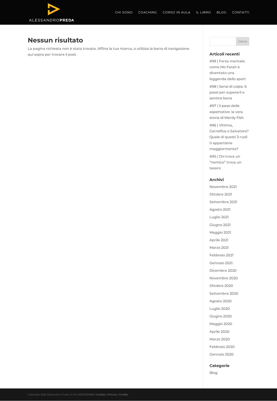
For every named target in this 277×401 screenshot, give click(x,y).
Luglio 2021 (219, 217)
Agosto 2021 (219, 209)
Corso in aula (176, 12)
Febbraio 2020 (222, 347)
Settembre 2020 (223, 293)
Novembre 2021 (223, 187)
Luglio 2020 (219, 309)
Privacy (112, 394)
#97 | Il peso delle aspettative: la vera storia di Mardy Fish (226, 112)
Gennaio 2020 (221, 354)
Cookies (101, 394)
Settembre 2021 (223, 202)
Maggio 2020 (220, 324)
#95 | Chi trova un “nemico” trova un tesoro (225, 162)
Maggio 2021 (220, 232)
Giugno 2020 (220, 316)
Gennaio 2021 (221, 263)
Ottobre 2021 (220, 194)
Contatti (240, 12)
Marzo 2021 (219, 248)
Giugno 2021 (220, 225)
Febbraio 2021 (221, 255)
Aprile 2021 (218, 240)
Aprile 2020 (219, 332)
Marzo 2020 (219, 339)
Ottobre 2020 (221, 286)
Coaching (147, 12)
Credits (123, 394)
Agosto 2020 (220, 301)
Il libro (203, 12)
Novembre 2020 (223, 278)
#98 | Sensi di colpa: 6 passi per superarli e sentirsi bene (228, 92)
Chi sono (124, 12)
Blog (222, 12)
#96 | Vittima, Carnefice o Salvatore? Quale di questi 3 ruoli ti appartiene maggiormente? (229, 137)
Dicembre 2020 (223, 270)
